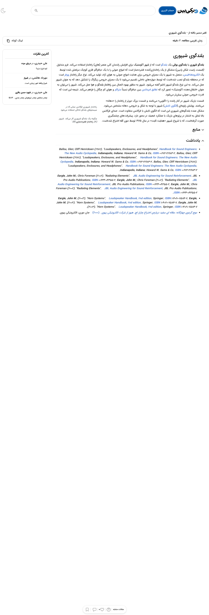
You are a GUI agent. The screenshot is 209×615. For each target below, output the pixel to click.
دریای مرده (26, 63)
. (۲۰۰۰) (144, 213)
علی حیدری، (40, 63)
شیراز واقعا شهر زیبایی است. (35, 83)
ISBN (156, 153)
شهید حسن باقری (23, 92)
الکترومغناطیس (191, 75)
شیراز (26, 78)
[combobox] (97, 11)
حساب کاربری (167, 10)
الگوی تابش (170, 106)
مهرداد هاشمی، (39, 78)
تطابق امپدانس (149, 90)
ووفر (66, 75)
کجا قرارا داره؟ (41, 68)
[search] (36, 10)
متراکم (118, 90)
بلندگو (164, 65)
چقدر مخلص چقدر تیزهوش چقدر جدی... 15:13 (28, 97)
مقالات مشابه (118, 609)
